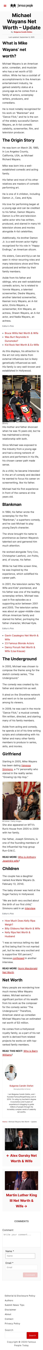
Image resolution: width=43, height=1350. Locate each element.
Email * (9, 1263)
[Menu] (5, 5)
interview (30, 908)
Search (9, 1330)
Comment (7, 1230)
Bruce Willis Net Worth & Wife (21, 333)
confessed (18, 958)
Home (4, 1122)
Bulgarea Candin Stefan (23, 32)
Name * (9, 1251)
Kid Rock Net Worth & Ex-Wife (22, 344)
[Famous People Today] (21, 5)
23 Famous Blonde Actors (19, 643)
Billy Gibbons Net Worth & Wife (22, 928)
